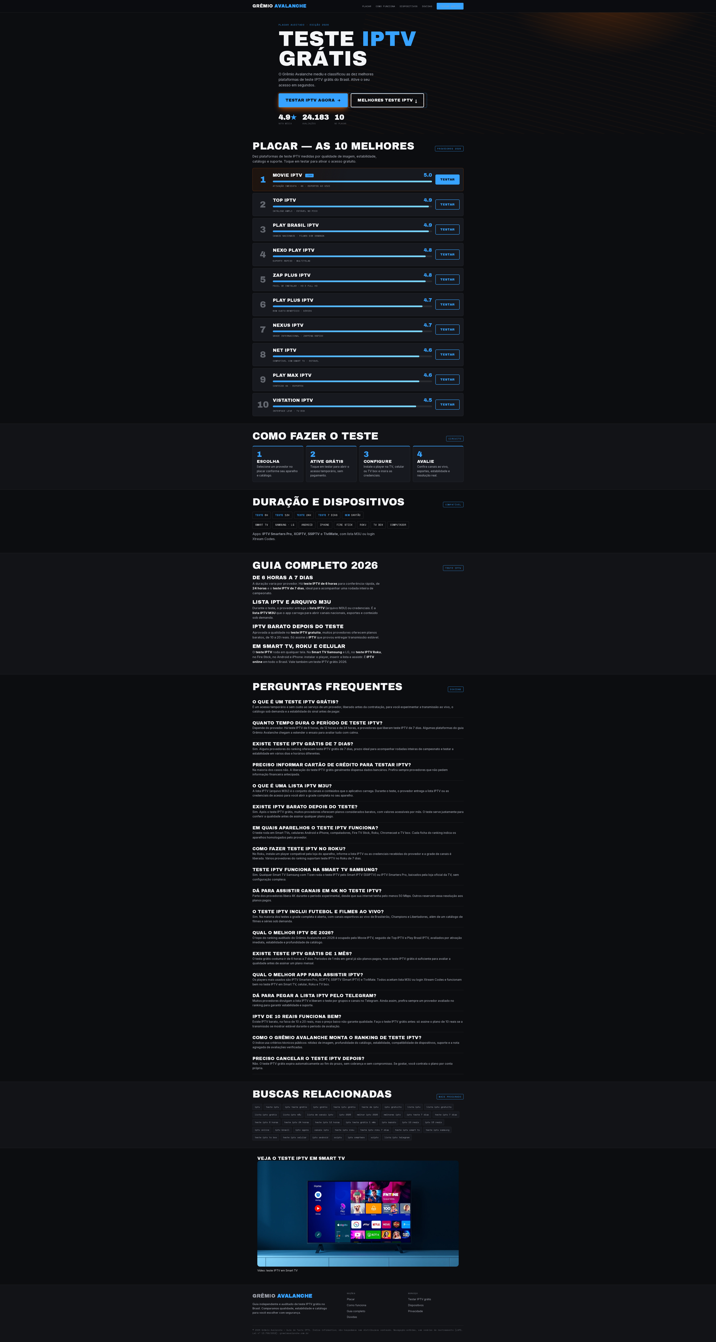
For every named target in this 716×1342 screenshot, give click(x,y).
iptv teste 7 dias (418, 1114)
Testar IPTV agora (310, 100)
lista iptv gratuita (438, 1107)
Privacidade (415, 1311)
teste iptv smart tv (407, 1129)
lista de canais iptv (320, 1114)
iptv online (262, 1129)
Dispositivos (408, 6)
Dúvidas (427, 6)
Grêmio (279, 6)
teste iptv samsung (437, 1129)
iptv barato (389, 1122)
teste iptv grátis (344, 1107)
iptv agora (301, 1129)
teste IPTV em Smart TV (282, 1270)
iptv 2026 (345, 1114)
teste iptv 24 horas (296, 1122)
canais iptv (321, 1129)
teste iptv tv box (266, 1137)
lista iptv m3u (292, 1114)
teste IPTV (364, 652)
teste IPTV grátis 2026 (330, 662)
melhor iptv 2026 (367, 1114)
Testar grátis (450, 6)
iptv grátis (320, 1107)
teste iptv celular (294, 1137)
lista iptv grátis (266, 1114)
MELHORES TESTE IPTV (387, 100)
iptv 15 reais (433, 1122)
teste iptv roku (344, 1129)
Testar (447, 179)
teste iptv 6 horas (266, 1122)
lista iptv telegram (396, 1137)
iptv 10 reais (410, 1122)
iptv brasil (282, 1129)
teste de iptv (370, 1107)
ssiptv (338, 1137)
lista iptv (413, 1107)
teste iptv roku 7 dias (374, 1129)
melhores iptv (392, 1114)
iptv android (320, 1137)
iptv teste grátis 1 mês (361, 1122)
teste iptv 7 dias (446, 1114)
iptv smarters (356, 1137)
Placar (366, 6)
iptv (257, 1107)
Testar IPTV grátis (419, 1299)
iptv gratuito (392, 1107)
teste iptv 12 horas (327, 1122)
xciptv (375, 1137)
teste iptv (272, 1107)
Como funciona (385, 6)
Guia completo (356, 1311)
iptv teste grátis (296, 1107)
